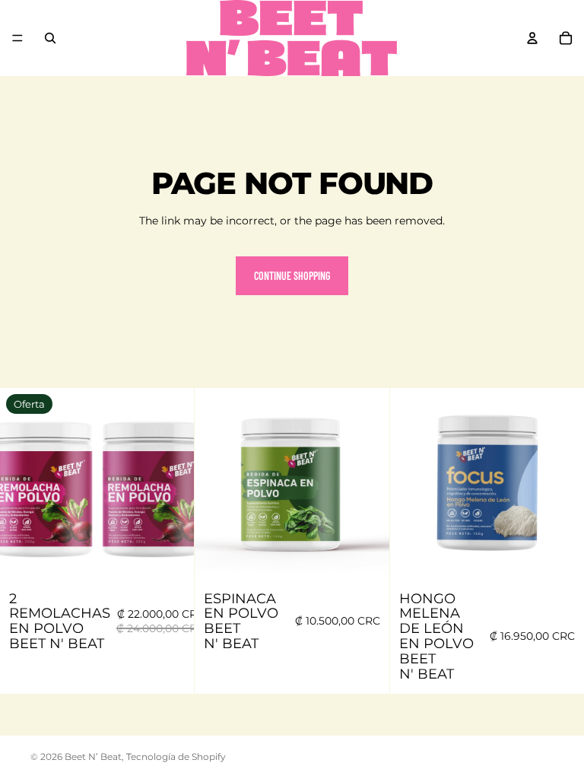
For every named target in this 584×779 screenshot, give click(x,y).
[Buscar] (50, 38)
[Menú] (17, 38)
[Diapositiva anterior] (23, 485)
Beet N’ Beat (93, 756)
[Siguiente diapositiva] (171, 485)
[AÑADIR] (171, 559)
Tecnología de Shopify (176, 756)
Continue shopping (292, 275)
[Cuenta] (532, 38)
